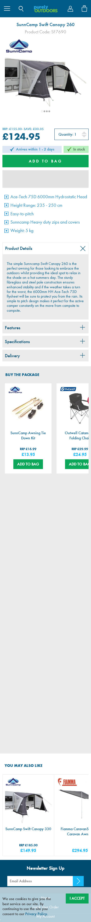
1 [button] (42, 111)
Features (12, 327)
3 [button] (47, 111)
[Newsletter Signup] (78, 881)
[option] (45, 78)
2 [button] (44, 111)
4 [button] (49, 111)
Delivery (12, 355)
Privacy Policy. (36, 914)
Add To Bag (28, 464)
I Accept (77, 898)
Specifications (17, 341)
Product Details (18, 248)
